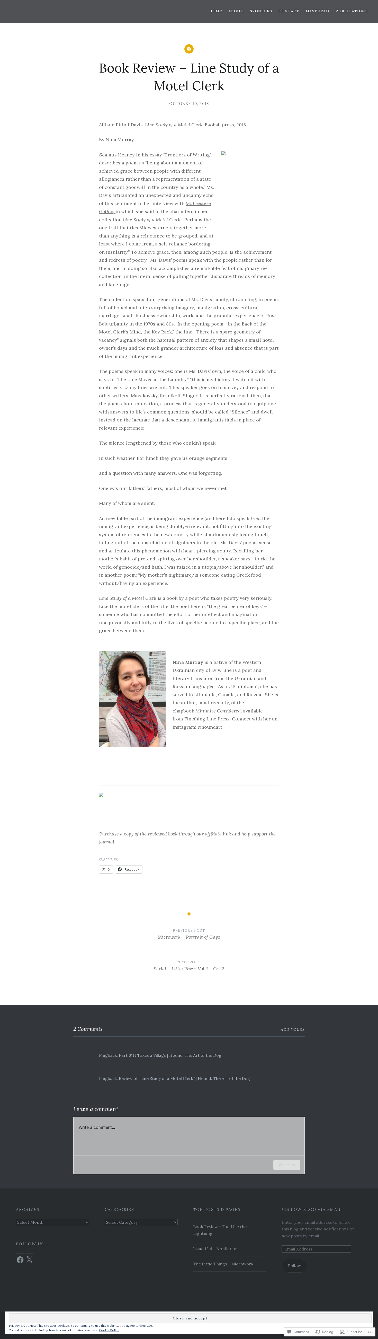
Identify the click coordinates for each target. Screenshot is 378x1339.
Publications (352, 11)
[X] (29, 1260)
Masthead (317, 11)
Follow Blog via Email (312, 1209)
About (236, 11)
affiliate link (218, 834)
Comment (287, 1164)
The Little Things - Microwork (223, 1263)
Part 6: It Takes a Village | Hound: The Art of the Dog (170, 1055)
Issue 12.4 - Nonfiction (215, 1248)
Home (215, 11)
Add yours (293, 1029)
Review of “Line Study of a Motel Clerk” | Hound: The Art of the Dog (184, 1078)
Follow (294, 1265)
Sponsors (261, 11)
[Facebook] (20, 1260)
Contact (288, 11)
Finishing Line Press (207, 719)
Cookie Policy (109, 1330)
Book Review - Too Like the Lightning (220, 1230)
